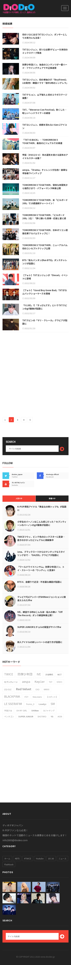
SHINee (35, 710)
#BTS (17, 858)
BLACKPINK (12, 696)
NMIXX (46, 689)
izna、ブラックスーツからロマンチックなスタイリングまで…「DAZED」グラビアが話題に (41, 553)
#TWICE (27, 858)
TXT (50, 681)
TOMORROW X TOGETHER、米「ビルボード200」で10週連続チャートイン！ (45, 201)
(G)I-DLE (8, 689)
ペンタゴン (9, 716)
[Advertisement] (35, 374)
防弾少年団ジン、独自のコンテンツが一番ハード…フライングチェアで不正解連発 (44, 66)
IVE (39, 674)
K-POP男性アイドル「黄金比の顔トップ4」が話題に (41, 508)
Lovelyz (42, 704)
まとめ (51, 858)
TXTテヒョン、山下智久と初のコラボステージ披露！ (44, 96)
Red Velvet (23, 689)
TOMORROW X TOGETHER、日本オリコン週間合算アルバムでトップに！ (45, 231)
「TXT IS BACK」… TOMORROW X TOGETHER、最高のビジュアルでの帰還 (42, 141)
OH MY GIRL (21, 710)
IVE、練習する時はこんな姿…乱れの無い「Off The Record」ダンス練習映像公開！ (39, 613)
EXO (37, 689)
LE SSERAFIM (13, 703)
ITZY (26, 696)
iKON (60, 716)
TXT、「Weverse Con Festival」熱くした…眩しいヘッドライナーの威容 (44, 111)
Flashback (8, 864)
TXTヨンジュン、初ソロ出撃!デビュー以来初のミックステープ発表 (45, 51)
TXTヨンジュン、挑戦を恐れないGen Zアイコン (44, 126)
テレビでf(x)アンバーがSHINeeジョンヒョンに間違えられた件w (41, 598)
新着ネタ (52, 498)
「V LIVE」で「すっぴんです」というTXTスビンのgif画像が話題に (44, 307)
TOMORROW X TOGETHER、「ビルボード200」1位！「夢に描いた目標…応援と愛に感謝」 (44, 218)
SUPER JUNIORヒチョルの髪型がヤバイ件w (39, 627)
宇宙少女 (8, 710)
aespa (26, 681)
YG (52, 716)
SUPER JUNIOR (25, 716)
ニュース (62, 858)
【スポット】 (52, 696)
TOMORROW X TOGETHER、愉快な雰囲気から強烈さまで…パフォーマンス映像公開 (45, 186)
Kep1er (40, 681)
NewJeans (37, 696)
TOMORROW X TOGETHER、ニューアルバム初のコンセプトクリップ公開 (45, 247)
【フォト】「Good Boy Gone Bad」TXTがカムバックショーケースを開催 (44, 292)
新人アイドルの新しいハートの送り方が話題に (39, 642)
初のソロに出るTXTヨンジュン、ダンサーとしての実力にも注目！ (44, 36)
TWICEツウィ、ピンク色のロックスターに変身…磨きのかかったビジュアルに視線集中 (41, 538)
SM (53, 703)
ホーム (7, 858)
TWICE (8, 674)
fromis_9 (30, 704)
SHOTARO (41, 716)
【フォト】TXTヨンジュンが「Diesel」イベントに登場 (45, 277)
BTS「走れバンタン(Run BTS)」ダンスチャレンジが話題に (44, 262)
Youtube (39, 858)
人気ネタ (19, 498)
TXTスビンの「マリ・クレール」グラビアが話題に (44, 322)
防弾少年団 (25, 674)
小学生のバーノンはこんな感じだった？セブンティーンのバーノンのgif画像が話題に (41, 523)
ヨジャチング (49, 710)
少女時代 (49, 674)
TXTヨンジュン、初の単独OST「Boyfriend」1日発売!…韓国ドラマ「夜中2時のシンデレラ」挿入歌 (45, 83)
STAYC (59, 681)
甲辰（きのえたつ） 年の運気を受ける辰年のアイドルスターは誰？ (45, 156)
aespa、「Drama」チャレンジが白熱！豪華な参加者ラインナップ (44, 171)
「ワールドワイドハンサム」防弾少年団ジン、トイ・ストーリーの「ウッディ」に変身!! (40, 568)
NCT (59, 674)
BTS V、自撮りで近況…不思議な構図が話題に (39, 581)
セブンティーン (11, 681)
